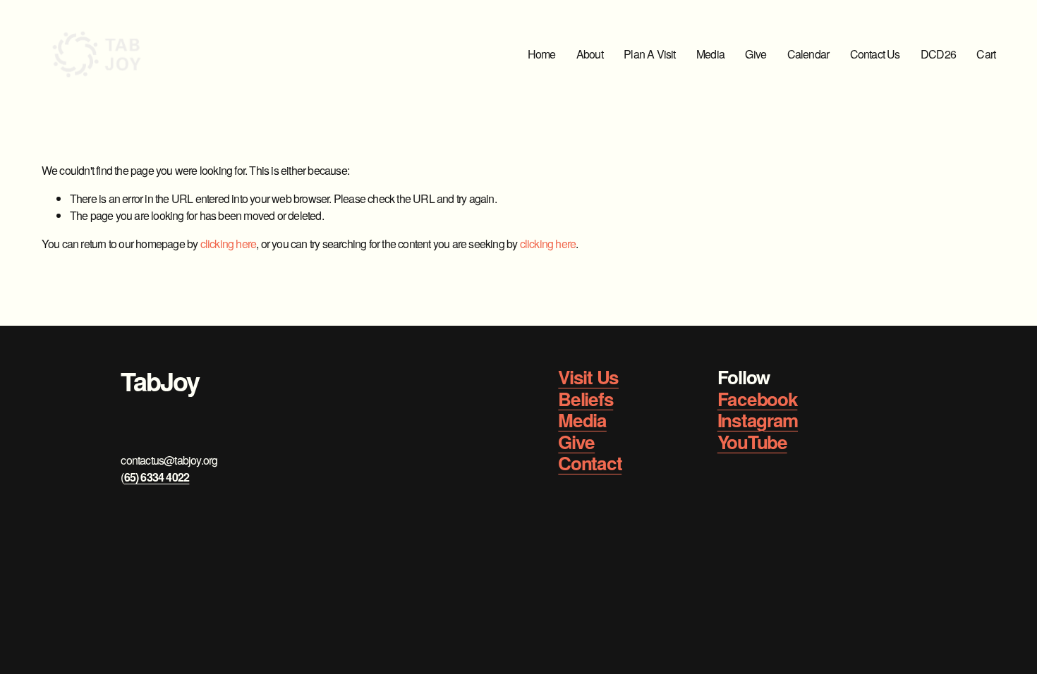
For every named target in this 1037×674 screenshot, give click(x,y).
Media (710, 54)
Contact (589, 463)
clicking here (228, 243)
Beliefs (585, 399)
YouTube (752, 442)
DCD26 (938, 54)
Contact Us (875, 54)
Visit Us (588, 377)
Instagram (757, 420)
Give (755, 54)
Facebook (757, 399)
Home (542, 54)
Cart (985, 54)
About (589, 54)
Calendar (808, 54)
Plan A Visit (649, 54)
